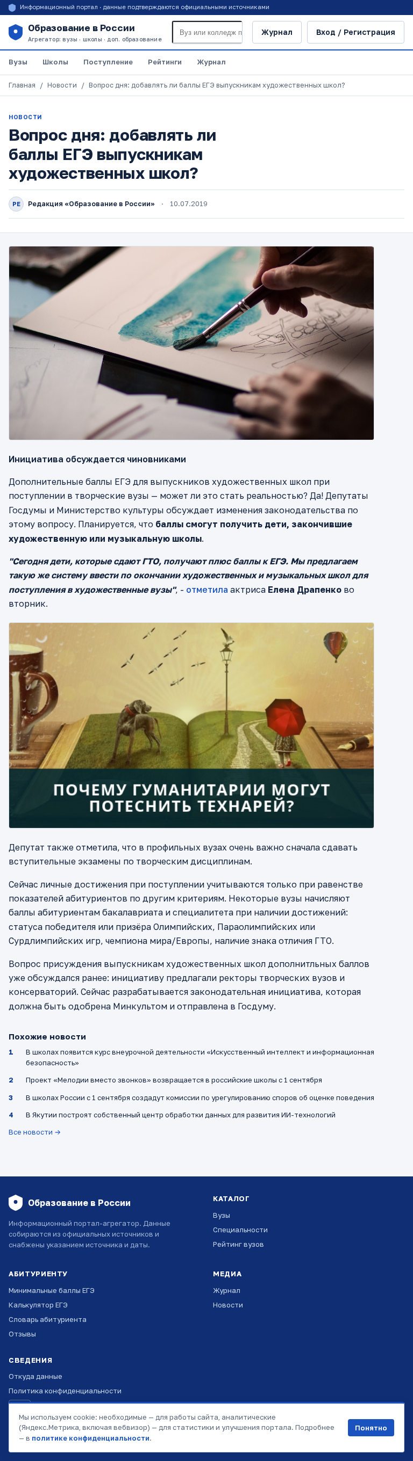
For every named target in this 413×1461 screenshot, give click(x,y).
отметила (207, 589)
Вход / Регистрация (355, 32)
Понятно (371, 1427)
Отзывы (22, 1333)
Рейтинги (165, 61)
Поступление (108, 61)
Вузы (18, 61)
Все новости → (35, 1132)
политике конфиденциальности (90, 1438)
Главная (22, 85)
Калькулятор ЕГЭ (38, 1304)
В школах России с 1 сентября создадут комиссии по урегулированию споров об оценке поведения (200, 1097)
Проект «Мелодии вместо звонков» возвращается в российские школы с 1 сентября (174, 1079)
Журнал (277, 32)
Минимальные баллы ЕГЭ (52, 1290)
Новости (62, 85)
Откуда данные (35, 1376)
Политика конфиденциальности (65, 1390)
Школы (55, 61)
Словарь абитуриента (48, 1319)
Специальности (240, 1229)
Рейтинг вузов (238, 1244)
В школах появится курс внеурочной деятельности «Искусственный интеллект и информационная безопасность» (200, 1057)
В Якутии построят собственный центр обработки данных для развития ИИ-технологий (181, 1114)
